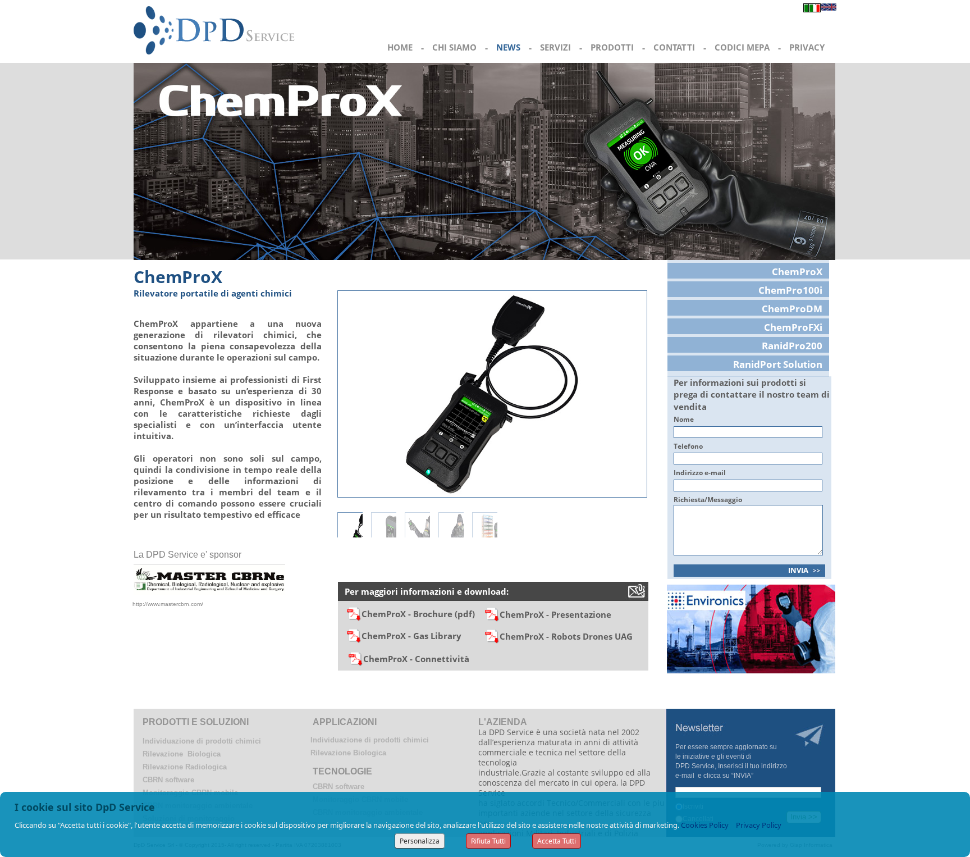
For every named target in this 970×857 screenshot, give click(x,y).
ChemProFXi (793, 327)
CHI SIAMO (454, 47)
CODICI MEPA (742, 47)
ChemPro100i (790, 290)
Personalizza (420, 841)
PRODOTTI (612, 47)
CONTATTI (674, 47)
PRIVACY (807, 47)
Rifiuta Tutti (488, 841)
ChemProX (797, 271)
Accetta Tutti (556, 841)
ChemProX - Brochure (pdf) (423, 613)
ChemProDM (792, 308)
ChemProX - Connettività (416, 658)
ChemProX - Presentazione (555, 614)
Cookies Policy (705, 825)
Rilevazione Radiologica (185, 767)
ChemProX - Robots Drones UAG (566, 636)
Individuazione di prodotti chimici (202, 741)
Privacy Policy (758, 825)
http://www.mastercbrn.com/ (167, 604)
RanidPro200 (792, 345)
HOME (400, 47)
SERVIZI (555, 47)
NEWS (508, 47)
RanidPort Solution (777, 364)
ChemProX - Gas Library (411, 635)
